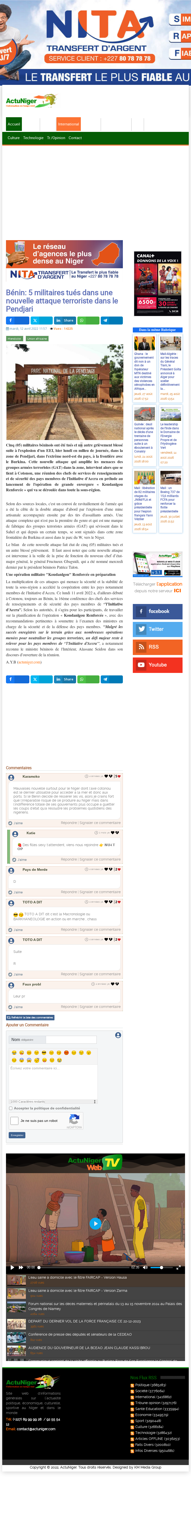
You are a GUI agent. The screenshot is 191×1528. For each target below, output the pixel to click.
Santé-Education (116, 123)
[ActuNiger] (33, 100)
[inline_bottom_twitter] (42, 679)
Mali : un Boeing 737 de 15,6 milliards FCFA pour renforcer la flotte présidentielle (170, 499)
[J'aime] (106, 776)
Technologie (33, 137)
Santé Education (148, 1409)
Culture (14, 137)
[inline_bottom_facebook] (17, 679)
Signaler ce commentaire (100, 823)
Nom (22, 1039)
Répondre (69, 823)
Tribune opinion (147, 1403)
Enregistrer (17, 1135)
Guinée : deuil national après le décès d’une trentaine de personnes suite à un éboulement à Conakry (144, 437)
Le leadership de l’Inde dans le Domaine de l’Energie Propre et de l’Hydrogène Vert (170, 435)
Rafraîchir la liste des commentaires (32, 1017)
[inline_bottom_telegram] (112, 679)
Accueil (14, 123)
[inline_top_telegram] (112, 321)
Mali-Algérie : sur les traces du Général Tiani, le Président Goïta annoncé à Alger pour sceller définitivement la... (170, 371)
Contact (75, 137)
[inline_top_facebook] (17, 321)
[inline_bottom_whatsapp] (88, 679)
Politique (31, 123)
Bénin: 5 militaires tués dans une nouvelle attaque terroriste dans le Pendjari (62, 300)
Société (48, 123)
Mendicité (14, 338)
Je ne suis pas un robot (39, 1121)
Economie (91, 123)
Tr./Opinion (56, 137)
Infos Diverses (146, 1451)
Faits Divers (144, 1445)
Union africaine (37, 338)
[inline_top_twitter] (42, 321)
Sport (138, 123)
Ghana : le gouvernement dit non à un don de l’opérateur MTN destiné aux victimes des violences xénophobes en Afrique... (144, 371)
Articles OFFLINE (149, 1439)
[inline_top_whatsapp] (88, 321)
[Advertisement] (95, 184)
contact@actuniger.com (36, 1429)
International (68, 123)
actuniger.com (29, 661)
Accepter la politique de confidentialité (47, 1108)
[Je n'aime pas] (111, 776)
